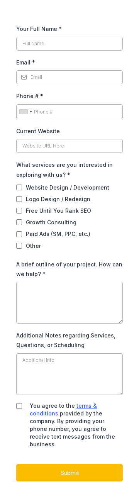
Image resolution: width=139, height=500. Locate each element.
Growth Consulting (51, 222)
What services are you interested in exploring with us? (64, 169)
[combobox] (25, 112)
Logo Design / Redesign (58, 199)
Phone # (29, 96)
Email (25, 62)
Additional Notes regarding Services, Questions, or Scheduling (65, 340)
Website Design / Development (67, 187)
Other (33, 245)
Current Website (38, 131)
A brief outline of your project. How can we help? (69, 269)
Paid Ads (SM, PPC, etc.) (58, 234)
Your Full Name (39, 28)
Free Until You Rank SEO (58, 210)
